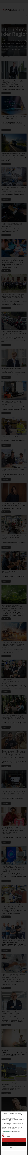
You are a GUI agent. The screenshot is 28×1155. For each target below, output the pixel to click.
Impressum (24, 1153)
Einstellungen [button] (7, 1131)
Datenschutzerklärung (6, 1130)
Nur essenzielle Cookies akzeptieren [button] (14, 1148)
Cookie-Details (5, 1153)
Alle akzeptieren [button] (14, 1140)
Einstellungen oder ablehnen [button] (14, 1144)
